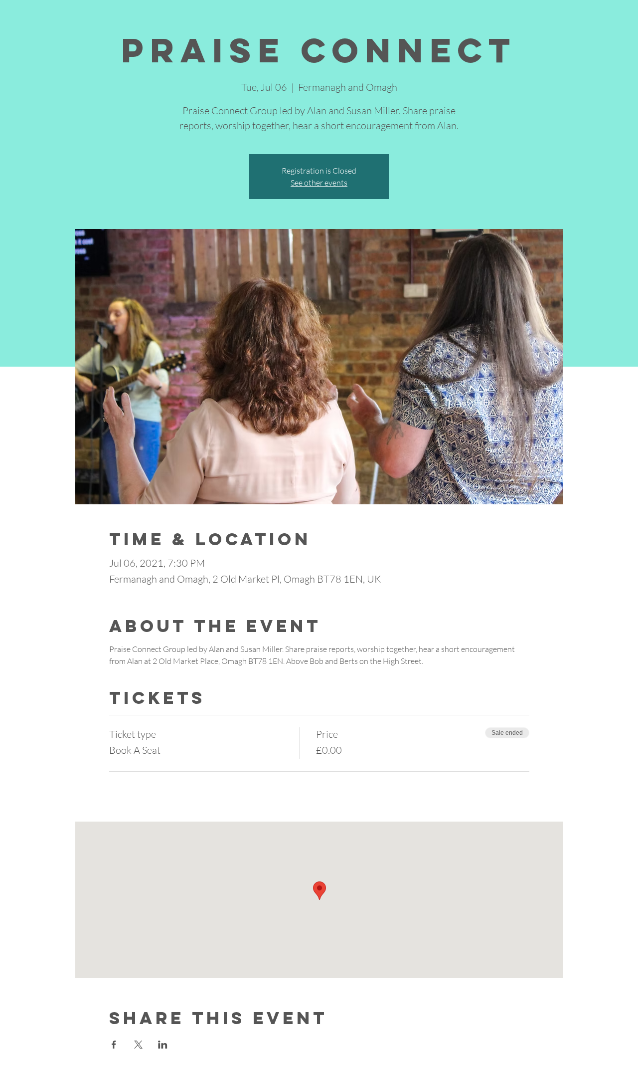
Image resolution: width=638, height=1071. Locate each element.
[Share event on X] (138, 1045)
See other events (319, 183)
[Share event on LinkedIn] (162, 1045)
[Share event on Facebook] (114, 1045)
